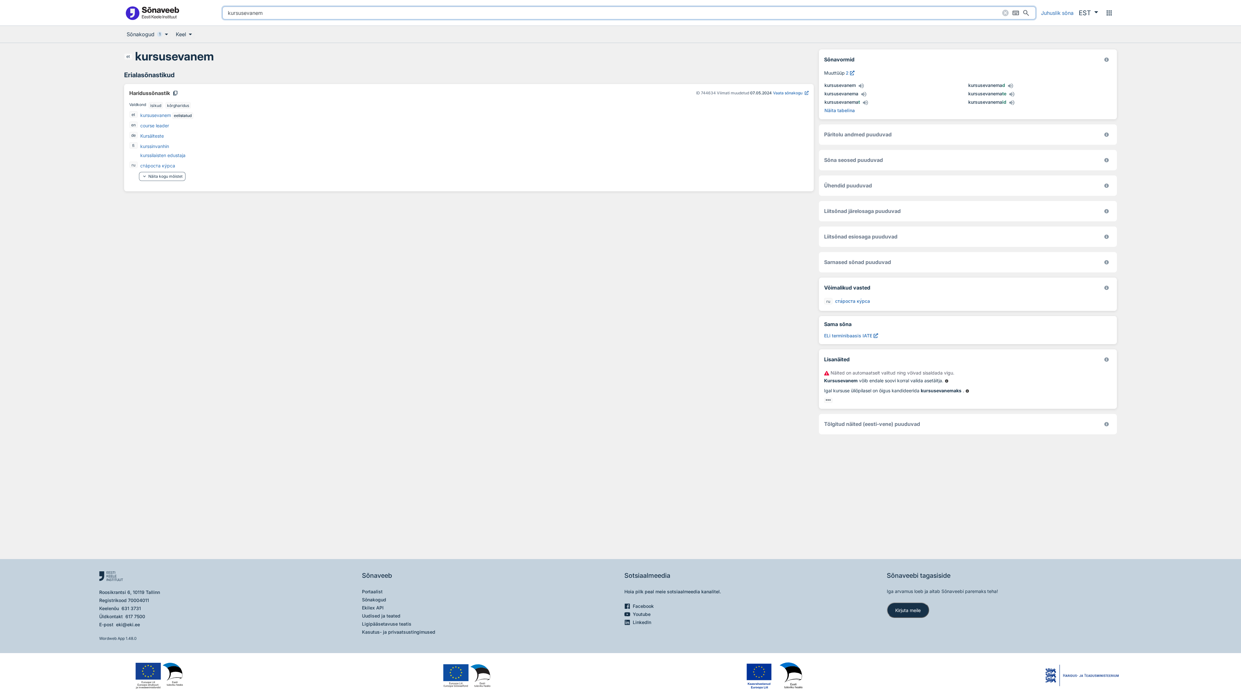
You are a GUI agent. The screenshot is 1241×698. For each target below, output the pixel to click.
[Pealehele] (152, 12)
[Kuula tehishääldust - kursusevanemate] (1011, 94)
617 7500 (135, 616)
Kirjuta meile (908, 610)
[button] (1088, 13)
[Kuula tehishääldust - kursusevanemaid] (1011, 103)
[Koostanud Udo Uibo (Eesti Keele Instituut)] (1106, 135)
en (133, 124)
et (128, 56)
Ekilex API (373, 607)
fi (133, 145)
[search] (629, 12)
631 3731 (131, 608)
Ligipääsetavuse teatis (386, 624)
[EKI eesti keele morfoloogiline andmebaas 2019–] (1106, 60)
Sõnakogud (374, 599)
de (133, 135)
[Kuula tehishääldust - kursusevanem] (861, 86)
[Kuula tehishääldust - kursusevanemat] (865, 103)
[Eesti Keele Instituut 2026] (1106, 186)
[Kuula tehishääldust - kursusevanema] (863, 94)
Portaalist (372, 591)
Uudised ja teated (381, 616)
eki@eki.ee (128, 624)
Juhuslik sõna (1057, 13)
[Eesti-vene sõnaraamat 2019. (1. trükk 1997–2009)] (1106, 424)
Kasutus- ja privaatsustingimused (398, 632)
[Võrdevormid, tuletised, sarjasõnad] (1106, 160)
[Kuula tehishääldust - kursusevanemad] (1010, 86)
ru (133, 165)
